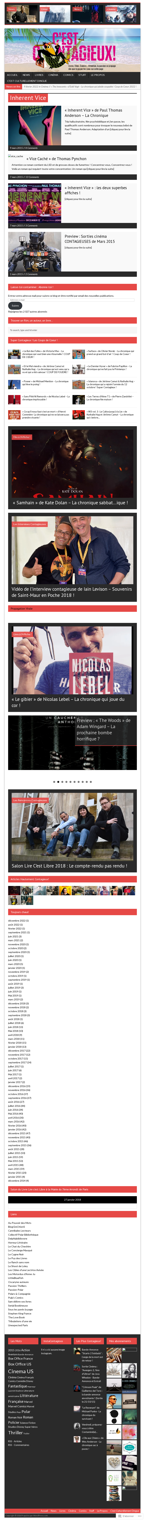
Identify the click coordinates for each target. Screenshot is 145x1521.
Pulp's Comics (15, 1297)
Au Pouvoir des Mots (19, 1222)
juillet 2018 (14, 1022)
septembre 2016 (17, 1097)
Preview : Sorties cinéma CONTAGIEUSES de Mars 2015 (90, 239)
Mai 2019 (13, 995)
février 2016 (15, 1125)
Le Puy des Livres (17, 1258)
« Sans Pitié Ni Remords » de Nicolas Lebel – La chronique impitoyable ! (46, 398)
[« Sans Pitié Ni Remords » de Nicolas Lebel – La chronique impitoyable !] (14, 402)
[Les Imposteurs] (114, 1401)
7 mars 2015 (16, 177)
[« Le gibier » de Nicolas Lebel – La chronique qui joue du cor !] (72, 692)
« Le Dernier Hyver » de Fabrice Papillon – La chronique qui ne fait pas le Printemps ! (109, 368)
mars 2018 (14, 1038)
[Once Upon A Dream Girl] (114, 1447)
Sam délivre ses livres (19, 1301)
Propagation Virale (22, 608)
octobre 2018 (15, 1011)
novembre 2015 (16, 1137)
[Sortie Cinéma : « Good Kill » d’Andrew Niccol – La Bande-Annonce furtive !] (55, 13)
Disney (29, 1381)
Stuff (82, 74)
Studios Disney (16, 1426)
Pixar (19, 1412)
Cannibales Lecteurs (19, 1230)
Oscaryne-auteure (18, 1281)
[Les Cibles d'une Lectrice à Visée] (129, 1401)
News (26, 74)
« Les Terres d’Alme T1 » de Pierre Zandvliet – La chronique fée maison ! (110, 398)
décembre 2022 (16, 920)
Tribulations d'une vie (20, 1321)
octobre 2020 (15, 948)
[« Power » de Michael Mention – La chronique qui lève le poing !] (14, 387)
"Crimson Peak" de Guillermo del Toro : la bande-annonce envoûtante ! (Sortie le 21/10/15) (92, 1394)
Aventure (13, 1354)
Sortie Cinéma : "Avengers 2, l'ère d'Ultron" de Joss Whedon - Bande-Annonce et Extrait (91, 1374)
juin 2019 (13, 991)
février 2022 (15, 928)
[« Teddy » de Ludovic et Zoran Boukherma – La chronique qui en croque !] (65, 893)
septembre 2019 (17, 979)
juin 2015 (13, 1157)
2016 (18, 1350)
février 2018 (15, 1042)
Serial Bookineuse (18, 1305)
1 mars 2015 (16, 274)
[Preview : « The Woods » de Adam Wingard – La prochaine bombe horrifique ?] (72, 742)
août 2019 (13, 983)
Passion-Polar (15, 1289)
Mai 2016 (13, 1113)
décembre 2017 (16, 1050)
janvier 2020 (15, 967)
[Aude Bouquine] (129, 1355)
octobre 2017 (15, 1058)
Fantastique (17, 1386)
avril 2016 (13, 1117)
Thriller (15, 1432)
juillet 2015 (14, 1152)
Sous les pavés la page (20, 1309)
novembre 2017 (16, 1054)
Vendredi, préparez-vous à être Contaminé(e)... (92, 1428)
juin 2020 (13, 959)
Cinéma (53, 74)
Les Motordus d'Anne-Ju (21, 1274)
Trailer (26, 1433)
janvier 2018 (15, 1046)
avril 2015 (13, 1164)
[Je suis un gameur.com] (114, 1416)
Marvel (28, 1401)
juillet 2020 (14, 956)
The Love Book (16, 1317)
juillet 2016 (14, 1105)
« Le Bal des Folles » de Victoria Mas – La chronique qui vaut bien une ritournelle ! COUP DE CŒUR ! (46, 354)
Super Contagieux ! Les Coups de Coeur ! (34, 340)
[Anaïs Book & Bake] (129, 1416)
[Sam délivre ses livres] (114, 1370)
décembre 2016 (16, 1086)
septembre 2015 (17, 1145)
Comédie (21, 1381)
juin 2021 (13, 936)
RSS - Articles (15, 1441)
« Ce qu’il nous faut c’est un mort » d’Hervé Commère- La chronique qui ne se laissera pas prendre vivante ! (45, 414)
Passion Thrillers (17, 1285)
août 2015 (13, 1149)
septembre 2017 (17, 1062)
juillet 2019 (14, 987)
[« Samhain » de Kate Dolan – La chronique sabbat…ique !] (72, 495)
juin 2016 (13, 1109)
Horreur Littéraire (18, 1242)
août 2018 (13, 1019)
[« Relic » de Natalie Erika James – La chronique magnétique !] (27, 902)
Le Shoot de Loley (18, 1266)
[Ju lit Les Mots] (114, 1432)
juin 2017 (13, 1070)
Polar (26, 1411)
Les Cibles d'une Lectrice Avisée (26, 1269)
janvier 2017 (15, 1082)
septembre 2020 (17, 952)
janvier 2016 (15, 1129)
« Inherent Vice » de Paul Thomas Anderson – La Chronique (93, 113)
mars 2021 (14, 940)
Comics (68, 74)
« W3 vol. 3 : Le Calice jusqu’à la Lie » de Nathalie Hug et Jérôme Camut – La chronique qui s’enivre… (110, 414)
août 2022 (13, 924)
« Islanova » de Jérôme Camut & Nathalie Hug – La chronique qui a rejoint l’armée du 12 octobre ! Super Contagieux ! (111, 384)
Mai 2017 (13, 1074)
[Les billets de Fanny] (114, 1493)
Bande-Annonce (25, 1354)
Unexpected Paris (18, 1325)
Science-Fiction (28, 1422)
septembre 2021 (17, 932)
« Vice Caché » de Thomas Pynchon (56, 158)
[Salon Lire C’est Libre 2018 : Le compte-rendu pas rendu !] (72, 858)
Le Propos (98, 74)
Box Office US (19, 1364)
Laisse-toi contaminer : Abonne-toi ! (32, 287)
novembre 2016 (16, 1089)
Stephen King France (19, 1313)
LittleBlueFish (15, 1277)
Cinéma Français (25, 1377)
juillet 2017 (14, 1066)
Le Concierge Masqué (20, 1250)
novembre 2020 (16, 944)
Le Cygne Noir (16, 1254)
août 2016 (13, 1101)
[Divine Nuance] (129, 1370)
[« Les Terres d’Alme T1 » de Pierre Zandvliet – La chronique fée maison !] (78, 402)
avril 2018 (13, 1034)
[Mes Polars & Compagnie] (129, 1478)
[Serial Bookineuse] (129, 1447)
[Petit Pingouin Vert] (114, 1478)
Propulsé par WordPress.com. (34, 1515)
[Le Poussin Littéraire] (129, 1432)
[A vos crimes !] (129, 1386)
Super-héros (31, 1426)
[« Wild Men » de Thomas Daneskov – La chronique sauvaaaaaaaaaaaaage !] (27, 893)
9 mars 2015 (16, 148)
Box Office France (20, 1358)
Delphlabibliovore (17, 1238)
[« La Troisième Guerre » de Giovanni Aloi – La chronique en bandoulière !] (52, 893)
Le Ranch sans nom (18, 1262)
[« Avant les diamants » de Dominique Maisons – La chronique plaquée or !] (129, 893)
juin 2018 (13, 1026)
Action (25, 1350)
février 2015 (15, 1172)
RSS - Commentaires (18, 1445)
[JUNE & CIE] (129, 1463)
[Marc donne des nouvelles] (114, 1355)
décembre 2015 (16, 1133)
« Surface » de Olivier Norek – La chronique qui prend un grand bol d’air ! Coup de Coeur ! (110, 352)
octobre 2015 (15, 1141)
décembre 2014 (16, 1180)
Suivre (15, 305)
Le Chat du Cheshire (19, 1246)
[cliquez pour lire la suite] (100, 168)
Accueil (12, 74)
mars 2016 (14, 1121)
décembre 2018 (16, 1003)
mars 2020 (14, 964)
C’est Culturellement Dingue (27, 80)
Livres (39, 74)
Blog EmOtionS (16, 1226)
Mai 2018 (13, 1030)
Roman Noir (15, 1417)
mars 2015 (14, 1168)
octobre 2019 (15, 975)
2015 (11, 1350)
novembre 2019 (16, 971)
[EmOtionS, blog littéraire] (129, 1493)
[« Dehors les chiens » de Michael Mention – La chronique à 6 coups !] (116, 893)
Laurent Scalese (15, 1391)
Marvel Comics (17, 1406)
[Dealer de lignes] (114, 1462)
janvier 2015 (15, 1176)
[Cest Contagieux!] (72, 50)
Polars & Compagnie (19, 1293)
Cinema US (20, 1371)
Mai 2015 (13, 1160)
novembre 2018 (16, 1007)
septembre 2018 (17, 1015)
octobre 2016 (15, 1094)
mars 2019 (14, 999)
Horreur (32, 1386)
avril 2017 (13, 1078)
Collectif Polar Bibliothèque (23, 1234)
